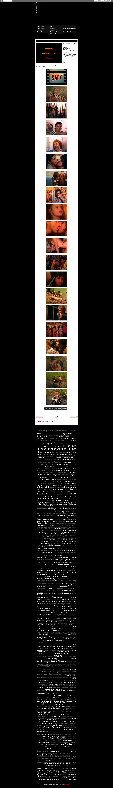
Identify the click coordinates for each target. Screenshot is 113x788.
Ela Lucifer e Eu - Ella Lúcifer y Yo (47, 530)
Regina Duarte (59, 701)
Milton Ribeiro (71, 635)
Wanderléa (74, 770)
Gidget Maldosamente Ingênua (43, 559)
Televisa (68, 744)
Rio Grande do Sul (57, 706)
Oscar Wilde (54, 673)
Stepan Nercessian (52, 736)
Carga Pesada (49, 472)
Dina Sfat (74, 519)
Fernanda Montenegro (68, 541)
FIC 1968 (46, 545)
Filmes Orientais (68, 547)
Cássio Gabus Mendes (48, 479)
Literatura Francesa (59, 610)
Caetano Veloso (60, 468)
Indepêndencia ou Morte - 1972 (43, 580)
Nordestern (56, 652)
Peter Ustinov (65, 685)
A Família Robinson (41, 430)
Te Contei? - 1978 (55, 742)
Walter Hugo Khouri (50, 770)
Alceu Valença (51, 436)
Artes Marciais (70, 456)
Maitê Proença (67, 618)
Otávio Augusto (64, 676)
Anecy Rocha (43, 443)
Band (38, 461)
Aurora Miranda (42, 459)
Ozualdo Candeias (41, 677)
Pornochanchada (57, 408)
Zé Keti (59, 778)
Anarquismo (55, 442)
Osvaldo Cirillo (40, 674)
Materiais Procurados (67, 31)
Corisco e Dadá (47, 510)
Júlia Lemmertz (69, 601)
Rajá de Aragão (43, 697)
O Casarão (52, 664)
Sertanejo (56, 727)
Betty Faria (67, 462)
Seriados (52, 30)
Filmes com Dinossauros (70, 545)
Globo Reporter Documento (47, 562)
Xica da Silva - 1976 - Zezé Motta (60, 776)
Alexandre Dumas (47, 438)
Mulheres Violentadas (54, 640)
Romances (66, 712)
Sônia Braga (45, 734)
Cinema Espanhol (65, 491)
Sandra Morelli (51, 720)
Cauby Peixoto (64, 479)
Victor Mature (59, 765)
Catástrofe (59, 479)
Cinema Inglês (57, 494)
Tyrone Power (56, 760)
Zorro (74, 779)
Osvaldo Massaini (60, 674)
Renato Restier (43, 704)
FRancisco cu (39, 552)
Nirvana (73, 650)
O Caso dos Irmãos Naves (58, 664)
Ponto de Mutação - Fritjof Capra (60, 687)
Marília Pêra (52, 625)
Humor (52, 578)
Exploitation (66, 537)
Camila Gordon (68, 468)
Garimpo (63, 555)
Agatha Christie (44, 433)
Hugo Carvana (62, 577)
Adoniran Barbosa (61, 432)
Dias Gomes (67, 519)
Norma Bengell (64, 652)
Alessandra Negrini (72, 436)
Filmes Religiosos (43, 548)
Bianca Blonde (74, 462)
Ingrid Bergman (61, 580)
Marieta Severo (42, 625)
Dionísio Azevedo (50, 521)
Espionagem (47, 535)
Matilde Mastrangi (57, 628)
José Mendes (43, 599)
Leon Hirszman (57, 606)
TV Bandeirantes (52, 758)
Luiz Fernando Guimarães (65, 616)
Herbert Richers (42, 572)
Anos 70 (55, 449)
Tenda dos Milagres (45, 746)
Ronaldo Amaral (42, 714)
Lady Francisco (48, 605)
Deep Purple (38, 517)
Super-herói (45, 738)
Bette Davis (61, 462)
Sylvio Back (44, 740)
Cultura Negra (40, 511)
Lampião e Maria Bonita (59, 605)
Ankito (46, 446)
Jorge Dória (41, 595)
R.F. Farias (57, 696)
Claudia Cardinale (54, 504)
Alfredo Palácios (70, 438)
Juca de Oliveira (60, 601)
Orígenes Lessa (47, 671)
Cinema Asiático (50, 491)
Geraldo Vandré (56, 557)
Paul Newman (57, 678)
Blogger (67, 784)
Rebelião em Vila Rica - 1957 (53, 699)
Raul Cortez (51, 697)
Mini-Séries (52, 637)
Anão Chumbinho (46, 442)
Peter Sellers (60, 685)
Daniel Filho (48, 513)
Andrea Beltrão (71, 442)
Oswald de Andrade (68, 674)
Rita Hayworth (67, 706)
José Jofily (48, 597)
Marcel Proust (70, 620)
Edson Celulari (61, 527)
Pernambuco (40, 685)
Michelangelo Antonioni (62, 633)
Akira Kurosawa (49, 435)
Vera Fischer (65, 764)
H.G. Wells (49, 568)
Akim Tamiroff (43, 435)
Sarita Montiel (60, 721)
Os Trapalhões (49, 673)
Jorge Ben (74, 593)
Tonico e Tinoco (61, 753)
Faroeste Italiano (59, 540)
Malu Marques (43, 620)
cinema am (66, 489)
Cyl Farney (66, 512)
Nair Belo (70, 643)
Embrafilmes (41, 534)
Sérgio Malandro (65, 725)
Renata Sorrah (62, 703)
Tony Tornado (46, 755)
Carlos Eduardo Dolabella (71, 474)
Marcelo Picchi (44, 622)
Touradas (40, 756)
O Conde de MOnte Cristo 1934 (66, 664)
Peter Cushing (51, 685)
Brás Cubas (41, 466)
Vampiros (70, 762)
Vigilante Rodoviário (66, 765)
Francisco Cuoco (47, 552)
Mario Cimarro (68, 625)
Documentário (43, 523)
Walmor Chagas (42, 768)
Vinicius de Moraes (41, 767)
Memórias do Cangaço (55, 632)
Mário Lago (41, 626)
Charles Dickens (51, 483)
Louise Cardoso (65, 612)
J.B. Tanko (65, 583)
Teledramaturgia (42, 744)
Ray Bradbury (71, 697)
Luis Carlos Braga (60, 615)
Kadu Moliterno (56, 603)
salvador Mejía (59, 718)
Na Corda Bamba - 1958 (55, 643)
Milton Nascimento (62, 635)
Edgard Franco (40, 527)
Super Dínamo (74, 736)
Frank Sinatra (57, 554)
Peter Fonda (56, 685)
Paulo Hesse (45, 682)
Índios (56, 580)
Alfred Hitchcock (61, 438)
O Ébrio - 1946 (58, 665)
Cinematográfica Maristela (60, 500)
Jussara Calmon (50, 603)
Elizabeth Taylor (55, 532)
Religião (43, 703)
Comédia (51, 508)
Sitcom (53, 733)
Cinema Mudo (42, 498)
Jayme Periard (71, 585)
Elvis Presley (72, 532)
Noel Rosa (47, 652)
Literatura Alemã (56, 608)
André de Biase (66, 442)
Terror (65, 746)
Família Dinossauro (60, 538)
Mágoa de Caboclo (52, 618)
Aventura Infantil (68, 459)
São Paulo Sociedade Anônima (69, 720)
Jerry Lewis (42, 588)
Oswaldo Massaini (48, 676)
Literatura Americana (68, 608)
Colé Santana (69, 506)
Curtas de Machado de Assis (49, 511)
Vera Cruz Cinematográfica (52, 764)
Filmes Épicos (60, 547)
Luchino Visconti (54, 614)
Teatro (59, 742)
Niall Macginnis (53, 650)
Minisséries (52, 28)
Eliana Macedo (67, 530)
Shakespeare (48, 731)
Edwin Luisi (69, 528)
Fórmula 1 (47, 550)
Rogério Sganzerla (43, 713)
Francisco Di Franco (57, 552)
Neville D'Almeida (69, 648)
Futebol (74, 554)
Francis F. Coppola (58, 550)
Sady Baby (42, 718)
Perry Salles (44, 685)
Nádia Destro (62, 643)
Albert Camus (61, 435)
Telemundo (60, 744)
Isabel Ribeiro (52, 583)
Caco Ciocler (53, 468)
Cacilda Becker (49, 468)
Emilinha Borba (50, 534)
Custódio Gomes (58, 511)
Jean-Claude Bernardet (53, 586)
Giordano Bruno (49, 561)
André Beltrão (60, 442)
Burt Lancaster (69, 466)
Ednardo (56, 527)
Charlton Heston (59, 483)
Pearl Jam (62, 682)
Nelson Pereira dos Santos (51, 646)
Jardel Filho (58, 585)
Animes (43, 446)
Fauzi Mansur (68, 540)
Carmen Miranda (63, 478)
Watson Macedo (42, 772)
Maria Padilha (68, 623)
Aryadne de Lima (48, 457)
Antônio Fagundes (43, 454)
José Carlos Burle (58, 595)
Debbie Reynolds (52, 515)
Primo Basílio (40, 692)
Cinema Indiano (50, 494)
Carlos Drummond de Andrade (59, 474)
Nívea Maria (41, 652)
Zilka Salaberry (63, 779)
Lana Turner (69, 605)
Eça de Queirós (65, 525)
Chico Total (64, 485)
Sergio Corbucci (51, 725)
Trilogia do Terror (61, 756)
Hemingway (65, 570)
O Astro (55, 663)
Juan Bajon (51, 601)
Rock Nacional (46, 711)
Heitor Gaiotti (45, 570)
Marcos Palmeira (70, 622)
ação (46, 408)
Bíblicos (48, 464)
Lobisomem (55, 612)
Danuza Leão (55, 513)
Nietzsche (64, 650)
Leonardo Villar (66, 606)
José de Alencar (72, 595)
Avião (75, 459)
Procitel (55, 692)
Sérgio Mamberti (69, 725)
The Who (59, 750)
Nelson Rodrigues (67, 646)
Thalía (69, 746)
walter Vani (50, 768)
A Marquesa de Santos (58, 430)
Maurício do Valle (49, 630)
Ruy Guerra (51, 716)
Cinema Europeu (72, 491)
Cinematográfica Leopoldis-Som (43, 500)
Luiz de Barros (56, 616)
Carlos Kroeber (60, 476)
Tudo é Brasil (73, 756)
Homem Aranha (73, 575)
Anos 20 (54, 446)
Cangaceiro (64, 470)
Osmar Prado (73, 673)
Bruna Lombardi (62, 466)
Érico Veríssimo (69, 534)
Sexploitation (41, 731)
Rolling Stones (54, 712)
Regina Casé (48, 701)
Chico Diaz (51, 485)
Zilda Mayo (55, 779)
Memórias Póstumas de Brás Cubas (68, 632)
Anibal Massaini (68, 443)
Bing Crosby (52, 464)
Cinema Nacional (40, 26)
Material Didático (49, 628)
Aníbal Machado (61, 443)
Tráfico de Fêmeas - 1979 (45, 756)
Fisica (56, 548)
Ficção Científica (54, 545)
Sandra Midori (43, 720)
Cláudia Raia (72, 504)
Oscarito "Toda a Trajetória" (66, 673)
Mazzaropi (39, 632)
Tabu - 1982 (50, 740)
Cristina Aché (71, 510)
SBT (65, 721)
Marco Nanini (59, 622)
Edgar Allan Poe (72, 525)
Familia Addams (53, 538)
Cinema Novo (54, 498)
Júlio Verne (46, 603)
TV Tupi (51, 760)
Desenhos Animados (46, 519)
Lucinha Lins (67, 614)
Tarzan (74, 740)
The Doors (55, 748)
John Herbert (53, 593)
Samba (70, 718)
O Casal (50, 664)
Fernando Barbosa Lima (53, 543)
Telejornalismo (54, 744)
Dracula (74, 523)
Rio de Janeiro (48, 706)
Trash (50, 756)
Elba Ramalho (58, 530)
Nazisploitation (50, 644)
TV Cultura (65, 758)
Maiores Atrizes (59, 618)
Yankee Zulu (72, 776)
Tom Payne (49, 753)
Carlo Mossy (63, 472)
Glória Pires (68, 563)
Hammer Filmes (59, 568)
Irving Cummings (68, 581)
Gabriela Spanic (50, 555)
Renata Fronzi (51, 703)
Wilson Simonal (51, 774)
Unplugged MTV (46, 762)
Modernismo (44, 639)
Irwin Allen (41, 583)
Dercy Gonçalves (65, 517)
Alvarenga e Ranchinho (59, 440)
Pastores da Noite (72, 677)
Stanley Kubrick (74, 734)
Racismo (69, 696)
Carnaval (71, 477)
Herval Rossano (63, 572)
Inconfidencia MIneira (64, 578)
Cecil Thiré (45, 481)
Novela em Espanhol (62, 653)
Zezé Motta (47, 779)
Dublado (56, 525)
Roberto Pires (74, 708)
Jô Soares (48, 588)
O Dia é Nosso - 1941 (53, 665)
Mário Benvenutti (59, 625)
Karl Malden (61, 603)
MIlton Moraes (54, 635)
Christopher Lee (52, 487)
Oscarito (59, 673)
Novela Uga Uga (50, 656)
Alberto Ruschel (42, 436)
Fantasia (42, 540)
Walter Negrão (66, 770)
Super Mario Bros (39, 738)
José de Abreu (65, 595)
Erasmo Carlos (60, 534)
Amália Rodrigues (65, 440)
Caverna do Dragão (72, 479)
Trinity (65, 756)
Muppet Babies (66, 640)
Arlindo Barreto (49, 456)
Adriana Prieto (69, 432)
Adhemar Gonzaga (53, 432)
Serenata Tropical (45, 725)
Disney (64, 521)
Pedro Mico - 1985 (61, 684)
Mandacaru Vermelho (50, 620)
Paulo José (51, 682)
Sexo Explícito (64, 408)
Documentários (40, 31)
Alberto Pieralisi (73, 435)
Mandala (56, 620)
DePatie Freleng (55, 517)
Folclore (43, 550)
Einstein (74, 528)
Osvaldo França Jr (53, 674)
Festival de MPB (40, 545)
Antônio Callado (61, 452)
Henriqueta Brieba (72, 570)
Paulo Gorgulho (67, 680)
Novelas (51, 26)
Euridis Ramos (74, 535)
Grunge (65, 567)
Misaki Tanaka (65, 637)
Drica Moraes (46, 525)
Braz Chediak (49, 466)
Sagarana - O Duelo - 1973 (48, 718)
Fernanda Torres (42, 543)
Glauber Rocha (65, 561)
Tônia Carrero (55, 753)
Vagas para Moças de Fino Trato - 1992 (55, 762)
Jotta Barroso (73, 599)
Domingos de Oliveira (54, 523)
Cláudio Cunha (40, 506)
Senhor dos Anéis (65, 723)
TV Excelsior (70, 758)
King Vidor (65, 603)
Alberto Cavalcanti (67, 435)
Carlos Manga (68, 476)
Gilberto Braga (54, 559)
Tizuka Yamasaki (53, 751)
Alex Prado (40, 438)
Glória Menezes (58, 563)
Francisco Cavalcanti (69, 550)
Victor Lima (52, 765)
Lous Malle (38, 614)
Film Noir (62, 545)
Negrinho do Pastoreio (59, 644)
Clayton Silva (57, 506)
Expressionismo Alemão (46, 538)
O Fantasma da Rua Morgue (71, 665)
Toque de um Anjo (61, 755)
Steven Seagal (66, 736)
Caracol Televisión (43, 472)
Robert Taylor (73, 706)
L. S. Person (41, 605)
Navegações (39, 644)
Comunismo (72, 508)
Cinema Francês (42, 494)
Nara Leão (74, 643)
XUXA (69, 776)
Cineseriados (39, 30)
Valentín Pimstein (64, 762)
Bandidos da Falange (43, 461)
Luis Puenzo (49, 616)
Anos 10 (50, 446)
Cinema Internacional (41, 28)
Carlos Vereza (49, 477)
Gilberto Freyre (63, 559)
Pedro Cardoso (52, 684)
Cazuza (38, 481)
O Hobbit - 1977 (43, 666)
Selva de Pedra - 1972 (59, 723)
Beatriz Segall (73, 461)
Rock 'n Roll (63, 710)
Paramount (66, 677)
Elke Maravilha (64, 532)
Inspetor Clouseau (68, 580)
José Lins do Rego (68, 597)
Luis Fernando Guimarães (69, 615)
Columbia (45, 508)
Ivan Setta (60, 583)
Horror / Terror (50, 577)
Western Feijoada (61, 772)
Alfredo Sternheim (40, 440)
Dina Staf (40, 521)
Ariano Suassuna (44, 456)
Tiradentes (39, 751)
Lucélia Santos (45, 614)
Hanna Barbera (66, 568)
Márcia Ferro (50, 622)
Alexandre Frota (53, 438)
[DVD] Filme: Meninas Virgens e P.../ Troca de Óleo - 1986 (57, 41)
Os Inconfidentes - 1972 (60, 671)
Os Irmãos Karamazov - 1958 (67, 671)
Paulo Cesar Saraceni (52, 680)
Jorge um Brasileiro (49, 595)
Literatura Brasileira (45, 610)
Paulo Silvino (56, 682)
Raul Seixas (64, 697)
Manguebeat (59, 620)
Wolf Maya (67, 774)
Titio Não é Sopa (44, 751)
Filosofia (52, 548)
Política (49, 687)
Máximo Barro (69, 630)
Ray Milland (45, 699)
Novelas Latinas (47, 661)
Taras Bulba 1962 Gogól (56, 740)
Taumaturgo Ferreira (43, 742)
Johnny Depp (60, 593)
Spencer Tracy (59, 734)
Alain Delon (55, 435)
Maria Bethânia (46, 623)
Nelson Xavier (46, 648)
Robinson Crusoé (55, 710)
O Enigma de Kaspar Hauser (63, 665)
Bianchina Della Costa (41, 464)
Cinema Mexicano (70, 496)
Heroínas (56, 572)
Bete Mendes (55, 462)
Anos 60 (45, 449)
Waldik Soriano (73, 767)
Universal (41, 762)
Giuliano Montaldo (57, 561)
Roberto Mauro (65, 708)
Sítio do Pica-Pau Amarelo (60, 733)
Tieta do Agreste (72, 750)
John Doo (46, 593)
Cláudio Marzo (49, 506)
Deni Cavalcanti (48, 517)
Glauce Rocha (73, 561)
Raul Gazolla (59, 697)
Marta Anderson (67, 626)
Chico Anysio (67, 483)
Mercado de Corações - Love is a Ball (51, 633)
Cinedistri (45, 489)
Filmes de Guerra (43, 547)
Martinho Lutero (45, 628)
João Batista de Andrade (62, 588)
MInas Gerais (41, 637)
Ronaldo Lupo (51, 714)
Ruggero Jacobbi (46, 716)
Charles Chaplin (44, 483)
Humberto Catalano (72, 576)
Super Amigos (70, 736)
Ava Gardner (53, 459)
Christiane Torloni (43, 487)
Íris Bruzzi (55, 581)
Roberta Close (39, 708)
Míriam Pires (59, 637)
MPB (44, 640)
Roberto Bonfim (46, 708)
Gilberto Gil (70, 559)
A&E (43, 432)
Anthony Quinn (55, 452)
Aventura (59, 459)
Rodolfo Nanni (63, 711)
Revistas (51, 704)
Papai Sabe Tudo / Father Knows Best (60, 677)
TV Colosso (59, 758)
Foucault (51, 550)
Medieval (43, 632)
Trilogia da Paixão (55, 756)
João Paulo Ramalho (44, 590)
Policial (43, 687)
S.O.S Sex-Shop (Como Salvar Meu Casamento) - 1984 (67, 716)
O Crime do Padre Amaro (44, 665)
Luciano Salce (61, 614)
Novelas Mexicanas (58, 661)
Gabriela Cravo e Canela (42, 555)
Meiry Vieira (46, 632)
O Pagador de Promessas (59, 667)
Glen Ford (39, 562)
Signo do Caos (69, 731)
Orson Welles (54, 671)
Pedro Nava (67, 684)
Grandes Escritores (49, 567)
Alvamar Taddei (52, 440)
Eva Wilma (47, 537)
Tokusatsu (70, 751)
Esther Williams (57, 535)
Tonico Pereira (69, 753)
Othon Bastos (71, 676)
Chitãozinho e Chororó (71, 485)
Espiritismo (52, 535)
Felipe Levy (48, 541)
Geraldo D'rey (41, 557)
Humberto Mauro (43, 578)
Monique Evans (51, 639)
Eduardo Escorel (74, 527)
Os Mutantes (73, 671)
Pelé (70, 684)
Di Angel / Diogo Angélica (59, 519)
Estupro (61, 535)
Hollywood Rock (68, 575)
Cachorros (45, 468)
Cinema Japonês (49, 496)
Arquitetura (65, 456)
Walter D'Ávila (68, 768)
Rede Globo (69, 699)
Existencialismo (57, 537)
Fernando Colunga (65, 543)
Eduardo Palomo (49, 528)
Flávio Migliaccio (69, 548)
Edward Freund (63, 528)
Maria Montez (64, 623)
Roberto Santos (48, 710)
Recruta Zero (64, 699)
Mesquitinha (57, 633)
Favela (74, 540)
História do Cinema (53, 575)
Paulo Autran (64, 678)
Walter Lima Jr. (59, 770)
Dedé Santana (71, 515)
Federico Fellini (40, 541)
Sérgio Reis (73, 725)
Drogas (52, 525)
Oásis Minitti (65, 669)
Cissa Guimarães (50, 502)
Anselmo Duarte (45, 452)
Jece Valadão (63, 587)
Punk (61, 694)
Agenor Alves (50, 433)
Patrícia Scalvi (40, 678)
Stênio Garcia (41, 736)
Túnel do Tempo (40, 758)
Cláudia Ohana (62, 504)
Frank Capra (46, 554)
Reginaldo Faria (70, 701)
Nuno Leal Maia (48, 663)
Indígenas (52, 580)
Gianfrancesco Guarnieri (68, 557)
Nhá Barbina (46, 650)
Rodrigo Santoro (68, 711)
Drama (40, 525)
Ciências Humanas (69, 487)
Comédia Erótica (61, 508)
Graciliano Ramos (41, 565)
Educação (56, 529)
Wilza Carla (57, 774)
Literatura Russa (45, 612)
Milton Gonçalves (44, 635)
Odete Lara (72, 669)
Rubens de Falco (40, 716)
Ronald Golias (73, 712)
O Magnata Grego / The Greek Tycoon (55, 666)
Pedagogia (69, 682)
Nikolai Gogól (69, 650)
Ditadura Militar (71, 521)
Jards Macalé (63, 585)
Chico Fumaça (58, 485)
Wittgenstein (63, 774)
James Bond (40, 585)
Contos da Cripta (40, 510)
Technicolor (62, 742)
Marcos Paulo (40, 623)
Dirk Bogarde (59, 521)
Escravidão (42, 535)
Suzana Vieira (61, 738)
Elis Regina (49, 532)
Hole (62, 575)
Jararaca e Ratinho (53, 585)
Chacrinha (59, 481)
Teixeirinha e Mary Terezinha (70, 742)
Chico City (45, 485)
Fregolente (64, 554)
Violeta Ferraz (48, 767)
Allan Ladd (47, 440)
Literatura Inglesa (70, 610)
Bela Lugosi (39, 462)
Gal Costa (57, 555)
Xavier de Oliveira (48, 776)
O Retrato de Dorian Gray (47, 669)
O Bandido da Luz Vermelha (61, 663)
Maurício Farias (61, 630)
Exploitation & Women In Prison (69, 28)
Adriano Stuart (74, 432)
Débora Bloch (61, 515)
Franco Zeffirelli (73, 552)
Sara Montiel (39, 721)
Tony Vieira (55, 755)
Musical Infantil (48, 643)
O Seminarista (53, 669)
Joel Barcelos (66, 591)
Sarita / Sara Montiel (50, 721)
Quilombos (74, 694)
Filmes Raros (73, 547)
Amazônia (73, 440)
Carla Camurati (56, 472)
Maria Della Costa (52, 623)
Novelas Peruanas (70, 661)
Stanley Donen (68, 734)
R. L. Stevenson (50, 695)
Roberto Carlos (56, 708)
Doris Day (60, 523)
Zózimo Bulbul (40, 781)
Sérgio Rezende (40, 727)
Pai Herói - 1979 (52, 677)
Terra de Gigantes (58, 746)
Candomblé (55, 470)
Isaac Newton (47, 583)
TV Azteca (46, 758)
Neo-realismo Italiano (58, 648)
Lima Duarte (45, 608)
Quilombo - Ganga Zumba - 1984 (67, 694)
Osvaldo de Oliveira (47, 674)
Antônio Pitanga (67, 454)
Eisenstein (38, 530)
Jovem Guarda (42, 601)
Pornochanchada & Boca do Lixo (68, 26)
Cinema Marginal (59, 496)
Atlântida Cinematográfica (64, 458)
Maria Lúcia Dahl (58, 623)
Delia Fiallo (42, 517)
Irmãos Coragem (60, 581)
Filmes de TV (52, 547)
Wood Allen (43, 776)
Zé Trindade (65, 778)
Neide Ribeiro (68, 644)
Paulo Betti (70, 678)
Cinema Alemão (57, 489)
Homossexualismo (41, 576)
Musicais (40, 643)
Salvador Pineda (65, 718)
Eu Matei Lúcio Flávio (67, 535)
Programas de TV (53, 31)
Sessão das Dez (72, 727)
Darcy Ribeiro (62, 513)
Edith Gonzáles (46, 527)
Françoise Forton (40, 554)
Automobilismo (47, 459)
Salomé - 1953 (54, 718)
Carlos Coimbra (47, 474)
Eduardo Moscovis (41, 528)
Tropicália (68, 756)
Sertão (63, 727)
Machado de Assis (43, 618)
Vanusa (41, 763)
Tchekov (52, 742)
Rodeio (59, 711)
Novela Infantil (44, 656)
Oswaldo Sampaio (56, 676)
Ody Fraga (40, 671)
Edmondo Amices (52, 527)
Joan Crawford (54, 588)
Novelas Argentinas (68, 656)
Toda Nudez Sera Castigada (63, 751)
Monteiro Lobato (70, 639)
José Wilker (65, 599)
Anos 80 (65, 449)
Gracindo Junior (50, 565)
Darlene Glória (68, 513)
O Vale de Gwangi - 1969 (60, 669)
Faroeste (52, 540)
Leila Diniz (48, 606)
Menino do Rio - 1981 (41, 633)
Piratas (38, 687)
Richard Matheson (41, 706)
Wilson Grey (42, 774)
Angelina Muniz (51, 444)
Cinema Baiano (57, 491)
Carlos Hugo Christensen (42, 476)
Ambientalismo (40, 442)
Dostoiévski (64, 523)
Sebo (68, 721)
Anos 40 (66, 446)
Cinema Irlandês (65, 494)
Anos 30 (59, 446)
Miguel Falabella (68, 633)
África (39, 434)
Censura (55, 481)
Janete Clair (46, 585)
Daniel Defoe (42, 513)
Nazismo (45, 644)
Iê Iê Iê (57, 578)
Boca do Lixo (61, 464)
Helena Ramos (56, 570)
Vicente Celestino (44, 765)
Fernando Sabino (74, 543)
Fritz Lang (70, 554)
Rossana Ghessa (65, 714)
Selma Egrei (52, 723)
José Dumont (41, 597)
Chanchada (67, 481)
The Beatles (48, 748)
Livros (51, 612)
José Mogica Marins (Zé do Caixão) (52, 599)
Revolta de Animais (59, 704)
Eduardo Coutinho (67, 527)
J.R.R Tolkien (72, 583)
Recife (60, 699)
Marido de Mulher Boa (73, 623)
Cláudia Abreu (47, 504)
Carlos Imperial (51, 476)
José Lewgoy (57, 597)
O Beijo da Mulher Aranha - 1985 (70, 663)
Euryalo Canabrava (39, 537)
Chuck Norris (60, 487)
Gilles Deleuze (44, 561)
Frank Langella (51, 554)
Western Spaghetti (72, 772)
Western (51, 772)
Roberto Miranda (70, 708)
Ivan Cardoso (57, 583)
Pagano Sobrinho (47, 677)
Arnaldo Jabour (61, 456)
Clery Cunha (63, 506)
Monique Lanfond (59, 639)
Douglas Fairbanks (70, 523)
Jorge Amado (66, 593)
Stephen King (62, 736)
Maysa (74, 630)
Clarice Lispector (58, 502)
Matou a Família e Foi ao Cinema (68, 628)
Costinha (54, 510)
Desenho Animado (53, 33)
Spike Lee (63, 734)
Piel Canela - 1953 (72, 685)
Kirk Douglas (69, 603)
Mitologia (70, 637)
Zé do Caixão (55, 778)
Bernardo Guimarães (47, 462)
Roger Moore (74, 711)
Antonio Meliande (56, 454)
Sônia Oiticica (52, 734)
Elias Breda (45, 532)
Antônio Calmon (70, 452)
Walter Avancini (56, 768)
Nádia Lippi (66, 643)
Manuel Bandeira (64, 620)
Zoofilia (69, 779)
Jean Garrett (41, 587)
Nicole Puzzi (59, 650)
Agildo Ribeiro (67, 434)
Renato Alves (70, 703)
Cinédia (39, 489)
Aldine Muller (63, 436)
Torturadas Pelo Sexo (68, 755)
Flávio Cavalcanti (62, 548)
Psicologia (56, 694)
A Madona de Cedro (49, 430)
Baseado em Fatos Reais (61, 461)
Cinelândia (49, 489)
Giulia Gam (53, 561)
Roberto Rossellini (40, 710)
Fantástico (46, 540)
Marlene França (55, 626)
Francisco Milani (65, 552)
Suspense (53, 738)
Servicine (67, 727)
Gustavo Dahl (44, 568)
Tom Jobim (44, 753)
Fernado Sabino (56, 541)
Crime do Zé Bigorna (62, 510)
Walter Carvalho (61, 768)
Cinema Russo (72, 498)
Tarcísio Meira (66, 740)
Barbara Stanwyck (52, 461)
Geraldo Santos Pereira (50, 557)
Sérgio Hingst (57, 725)
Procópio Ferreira (62, 692)
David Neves (46, 515)
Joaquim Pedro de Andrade (55, 590)
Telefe (49, 744)
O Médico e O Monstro (68, 666)
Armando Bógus (55, 456)
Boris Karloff (69, 464)
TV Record (46, 761)
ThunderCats (63, 750)
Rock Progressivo (53, 711)
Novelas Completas (53, 658)
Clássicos (66, 502)
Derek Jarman (74, 517)
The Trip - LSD (53, 750)
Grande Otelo (63, 565)
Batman (68, 461)
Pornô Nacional (50, 408)
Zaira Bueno (47, 778)
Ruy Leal (57, 716)
